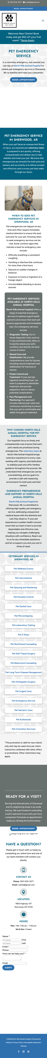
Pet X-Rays (23, 634)
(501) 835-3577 (27, 881)
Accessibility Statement (32, 1042)
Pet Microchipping (23, 616)
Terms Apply (27, 40)
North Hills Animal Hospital (27, 65)
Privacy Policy (18, 1042)
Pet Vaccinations (23, 578)
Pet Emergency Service (23, 700)
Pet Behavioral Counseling (23, 663)
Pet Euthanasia (23, 719)
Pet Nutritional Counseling (23, 644)
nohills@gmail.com (26, 885)
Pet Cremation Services (23, 729)
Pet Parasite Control (24, 597)
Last (24, 943)
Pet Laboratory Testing (23, 625)
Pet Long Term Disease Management (23, 672)
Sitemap (24, 1046)
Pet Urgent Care (23, 691)
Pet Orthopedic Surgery (23, 682)
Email (5, 946)
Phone (5, 950)
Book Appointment (23, 9)
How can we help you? (14, 953)
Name (6, 936)
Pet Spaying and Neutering (23, 587)
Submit (8, 968)
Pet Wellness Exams (23, 568)
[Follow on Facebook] (19, 1051)
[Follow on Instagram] (23, 1051)
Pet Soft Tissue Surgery (23, 653)
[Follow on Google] (28, 1051)
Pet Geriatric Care (23, 710)
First (24, 940)
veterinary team (36, 148)
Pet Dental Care (23, 606)
